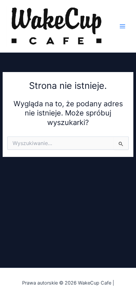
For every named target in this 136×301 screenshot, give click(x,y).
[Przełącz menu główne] (122, 26)
